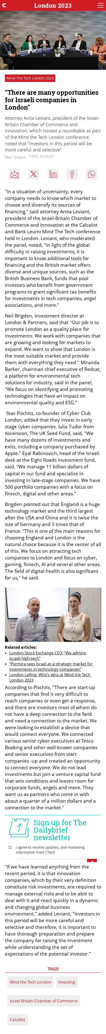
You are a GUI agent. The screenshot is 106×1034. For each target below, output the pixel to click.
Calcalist (17, 1019)
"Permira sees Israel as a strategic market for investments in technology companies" (51, 666)
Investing (66, 982)
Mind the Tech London (30, 982)
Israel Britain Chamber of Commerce (44, 1001)
